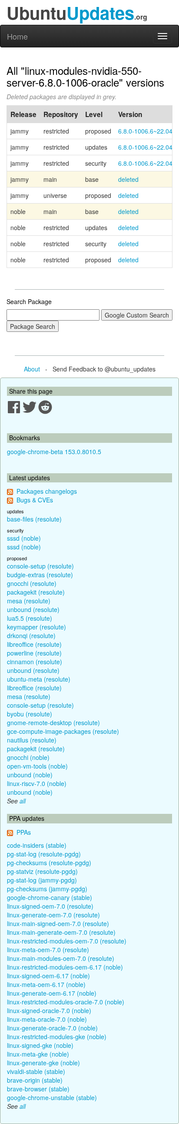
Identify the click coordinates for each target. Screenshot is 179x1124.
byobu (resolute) (29, 713)
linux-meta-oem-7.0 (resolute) (48, 949)
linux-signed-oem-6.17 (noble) (48, 975)
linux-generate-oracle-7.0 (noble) (52, 1028)
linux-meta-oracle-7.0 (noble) (47, 1019)
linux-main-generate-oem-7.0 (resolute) (61, 932)
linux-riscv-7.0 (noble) (36, 783)
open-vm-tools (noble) (37, 766)
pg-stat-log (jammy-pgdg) (42, 880)
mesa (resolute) (28, 600)
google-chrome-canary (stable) (49, 897)
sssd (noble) (24, 538)
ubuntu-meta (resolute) (38, 679)
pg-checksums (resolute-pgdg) (49, 862)
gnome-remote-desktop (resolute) (53, 722)
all (23, 800)
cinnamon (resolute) (34, 661)
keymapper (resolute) (36, 626)
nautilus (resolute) (31, 740)
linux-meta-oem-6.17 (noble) (46, 984)
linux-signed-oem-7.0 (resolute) (50, 906)
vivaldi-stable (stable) (36, 1071)
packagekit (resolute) (36, 592)
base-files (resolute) (34, 519)
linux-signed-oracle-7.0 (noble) (49, 1010)
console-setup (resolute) (40, 566)
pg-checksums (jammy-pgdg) (47, 888)
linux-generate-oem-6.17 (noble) (51, 993)
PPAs (24, 832)
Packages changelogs (47, 491)
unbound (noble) (30, 774)
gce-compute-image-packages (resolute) (63, 731)
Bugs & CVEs (35, 499)
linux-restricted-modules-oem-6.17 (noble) (65, 967)
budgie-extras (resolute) (40, 574)
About (32, 369)
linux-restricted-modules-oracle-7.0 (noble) (65, 1001)
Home (17, 36)
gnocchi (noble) (28, 757)
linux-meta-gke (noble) (38, 1054)
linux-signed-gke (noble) (40, 1045)
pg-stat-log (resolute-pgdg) (44, 854)
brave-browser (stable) (38, 1088)
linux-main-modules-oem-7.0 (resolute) (60, 958)
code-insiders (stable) (36, 845)
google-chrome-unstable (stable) (52, 1097)
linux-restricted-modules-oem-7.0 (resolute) (66, 941)
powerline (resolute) (34, 653)
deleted (128, 179)
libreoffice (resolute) (34, 644)
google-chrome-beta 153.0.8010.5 (54, 451)
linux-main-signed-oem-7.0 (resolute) (58, 923)
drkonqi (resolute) (31, 635)
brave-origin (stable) (35, 1080)
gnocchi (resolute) (31, 583)
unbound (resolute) (33, 609)
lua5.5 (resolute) (29, 618)
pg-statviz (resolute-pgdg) (42, 871)
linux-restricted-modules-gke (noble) (56, 1036)
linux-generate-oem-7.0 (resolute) (53, 914)
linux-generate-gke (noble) (43, 1062)
